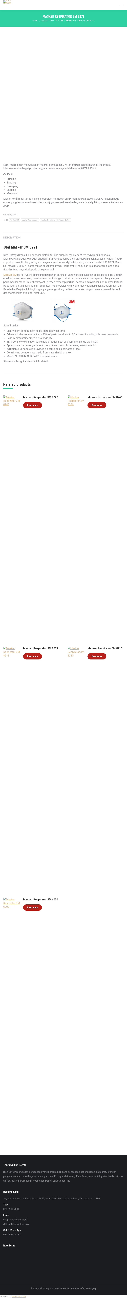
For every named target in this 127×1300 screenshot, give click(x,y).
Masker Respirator (48, 220)
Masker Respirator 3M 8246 (104, 397)
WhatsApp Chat (19, 1296)
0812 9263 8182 (12, 1234)
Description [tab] (12, 237)
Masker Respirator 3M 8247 (40, 397)
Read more (32, 405)
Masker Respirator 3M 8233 (40, 648)
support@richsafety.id (15, 1219)
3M (14, 214)
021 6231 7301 (11, 1209)
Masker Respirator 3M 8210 (104, 648)
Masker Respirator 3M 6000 (40, 899)
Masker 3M (14, 220)
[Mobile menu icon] (122, 5)
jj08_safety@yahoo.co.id (16, 1224)
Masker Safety (64, 220)
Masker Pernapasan (30, 220)
